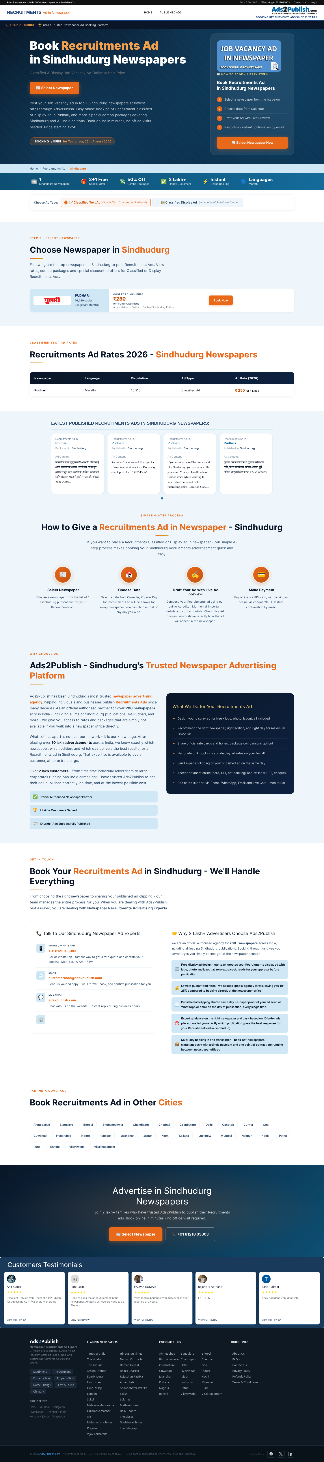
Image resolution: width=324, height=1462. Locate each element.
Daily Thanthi (128, 1411)
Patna (283, 1135)
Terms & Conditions (245, 1382)
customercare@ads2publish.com (75, 978)
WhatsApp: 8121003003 (275, 2)
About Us (238, 1353)
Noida (265, 1135)
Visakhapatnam (104, 1146)
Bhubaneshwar (112, 1124)
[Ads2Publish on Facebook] (271, 1454)
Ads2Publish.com (49, 1454)
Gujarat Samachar (98, 1411)
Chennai (164, 1124)
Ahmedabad (42, 1124)
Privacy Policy (241, 1371)
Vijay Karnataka (97, 1434)
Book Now (221, 300)
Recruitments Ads (131, 702)
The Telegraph (129, 1428)
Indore (85, 1135)
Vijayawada (76, 1146)
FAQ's (236, 1359)
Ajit (89, 1417)
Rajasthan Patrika (131, 1376)
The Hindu (94, 1359)
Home (148, 12)
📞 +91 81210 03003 (190, 1234)
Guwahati (40, 1135)
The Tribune (94, 1365)
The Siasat (126, 1417)
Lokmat (125, 1399)
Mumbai (226, 1135)
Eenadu (92, 1394)
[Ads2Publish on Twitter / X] (281, 1454)
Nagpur (247, 1135)
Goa (265, 1124)
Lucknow (205, 1135)
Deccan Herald (129, 1365)
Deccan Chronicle (131, 1359)
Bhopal (88, 1124)
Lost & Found (66, 1385)
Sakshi (124, 1394)
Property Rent (65, 1378)
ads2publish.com (62, 1000)
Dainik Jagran (95, 1376)
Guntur (248, 1124)
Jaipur (147, 1135)
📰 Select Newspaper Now (252, 142)
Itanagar (105, 1135)
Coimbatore (188, 1124)
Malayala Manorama (100, 1405)
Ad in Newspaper (38, 12)
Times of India (96, 1353)
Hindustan (94, 1382)
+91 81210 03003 (62, 951)
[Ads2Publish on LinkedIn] (290, 1454)
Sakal (90, 1399)
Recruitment (63, 1372)
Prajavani (93, 1428)
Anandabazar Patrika (133, 1388)
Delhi (209, 1124)
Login (314, 2)
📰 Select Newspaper (54, 88)
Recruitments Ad (54, 168)
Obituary (38, 1391)
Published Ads (171, 12)
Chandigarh (141, 1124)
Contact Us (300, 2)
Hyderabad (63, 1135)
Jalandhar (127, 1135)
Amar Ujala (127, 1382)
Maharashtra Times (99, 1422)
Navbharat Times (131, 1422)
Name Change (42, 1385)
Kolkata (184, 1135)
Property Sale (41, 1378)
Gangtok (228, 1124)
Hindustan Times (131, 1353)
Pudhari (82, 295)
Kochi (165, 1135)
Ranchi (55, 1146)
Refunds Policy (241, 1376)
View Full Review (16, 1319)
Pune (37, 1146)
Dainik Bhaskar (129, 1371)
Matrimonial (40, 1372)
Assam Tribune (96, 1371)
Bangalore (67, 1124)
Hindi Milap (94, 1388)
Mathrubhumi (129, 1405)
